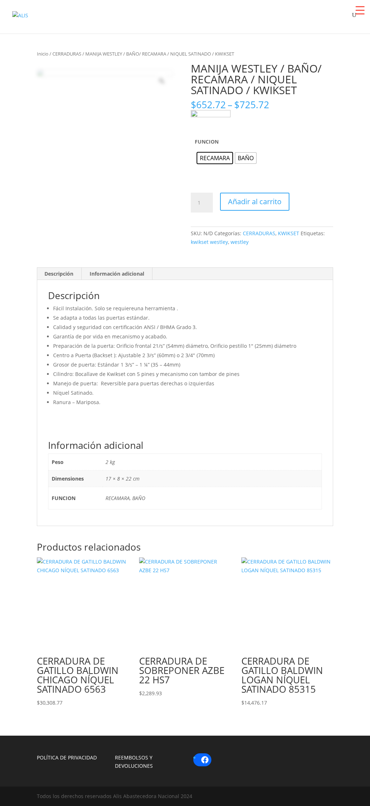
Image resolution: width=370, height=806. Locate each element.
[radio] (214, 158)
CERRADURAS (66, 54)
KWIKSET (288, 233)
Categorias (224, 19)
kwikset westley (209, 241)
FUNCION (207, 141)
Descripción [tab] (58, 273)
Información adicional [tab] (117, 273)
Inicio (42, 54)
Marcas (162, 19)
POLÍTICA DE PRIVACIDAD (67, 757)
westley (240, 241)
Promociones (295, 19)
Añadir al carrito (254, 201)
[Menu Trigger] (360, 10)
